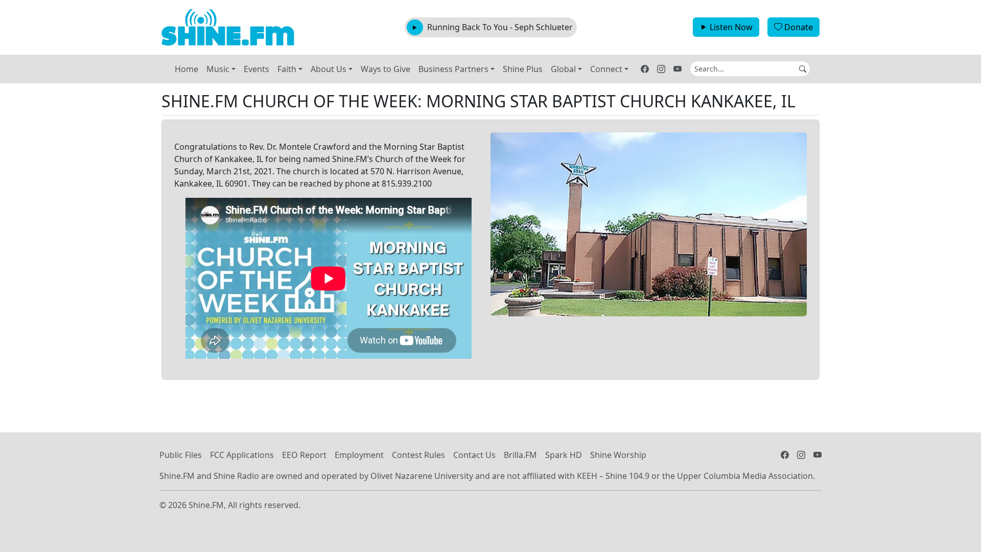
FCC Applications (242, 455)
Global (563, 69)
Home (186, 69)
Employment (359, 455)
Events (256, 69)
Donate (798, 27)
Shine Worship (618, 455)
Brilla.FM (520, 455)
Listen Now (731, 27)
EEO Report (304, 455)
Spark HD (563, 455)
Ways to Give (385, 69)
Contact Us (474, 455)
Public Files (180, 455)
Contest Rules (418, 455)
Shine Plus (523, 69)
